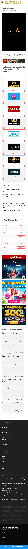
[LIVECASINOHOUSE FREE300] (14, 147)
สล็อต (3, 468)
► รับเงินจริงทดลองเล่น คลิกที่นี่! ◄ (14, 547)
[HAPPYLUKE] (14, 292)
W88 (4, 236)
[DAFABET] (14, 61)
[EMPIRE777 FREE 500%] (14, 83)
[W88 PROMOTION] (14, 121)
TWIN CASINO (5, 444)
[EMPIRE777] (14, 315)
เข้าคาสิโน (21, 225)
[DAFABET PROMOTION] (14, 109)
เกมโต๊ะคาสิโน (5, 454)
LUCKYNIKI (5, 247)
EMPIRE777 (5, 225)
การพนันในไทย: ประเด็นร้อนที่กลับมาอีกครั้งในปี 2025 (14, 210)
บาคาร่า (3, 456)
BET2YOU (4, 442)
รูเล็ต (3, 461)
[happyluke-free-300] (14, 96)
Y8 (2, 471)
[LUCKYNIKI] (14, 159)
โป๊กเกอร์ (3, 466)
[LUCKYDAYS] (14, 172)
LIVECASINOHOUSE (7, 243)
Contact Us (4, 532)
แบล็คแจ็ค (4, 459)
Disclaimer (4, 537)
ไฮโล (3, 464)
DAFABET (5, 232)
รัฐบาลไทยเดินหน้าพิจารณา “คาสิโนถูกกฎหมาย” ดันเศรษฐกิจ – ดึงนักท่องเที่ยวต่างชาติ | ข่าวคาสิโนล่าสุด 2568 (14, 205)
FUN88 (4, 240)
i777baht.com (5, 540)
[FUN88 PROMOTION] (14, 134)
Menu (24, 2)
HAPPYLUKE (6, 229)
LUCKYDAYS (6, 251)
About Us (4, 535)
